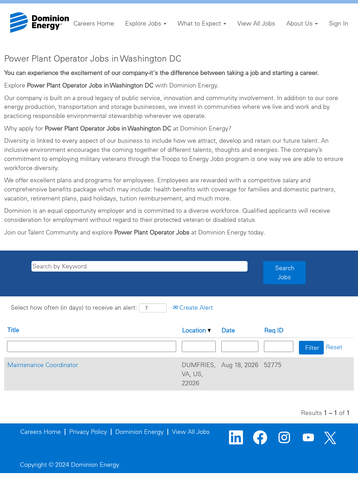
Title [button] (13, 330)
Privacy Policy (88, 432)
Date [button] (228, 330)
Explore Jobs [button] (144, 23)
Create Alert (195, 307)
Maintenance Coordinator (42, 365)
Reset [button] (334, 347)
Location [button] (195, 330)
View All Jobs (256, 23)
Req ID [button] (274, 330)
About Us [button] (300, 23)
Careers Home (93, 23)
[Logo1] (39, 22)
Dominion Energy (139, 432)
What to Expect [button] (200, 23)
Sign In (338, 23)
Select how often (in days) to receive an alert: (74, 307)
